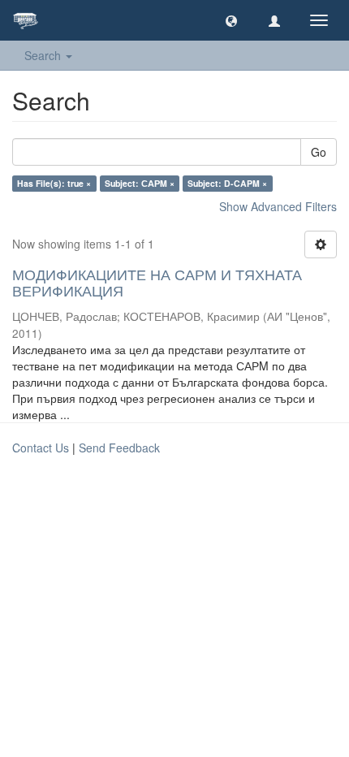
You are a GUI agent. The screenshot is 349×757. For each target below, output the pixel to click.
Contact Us (40, 447)
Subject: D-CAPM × (227, 183)
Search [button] (44, 55)
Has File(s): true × (54, 183)
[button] (231, 20)
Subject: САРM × (139, 183)
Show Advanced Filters (278, 206)
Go (318, 152)
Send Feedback (119, 447)
